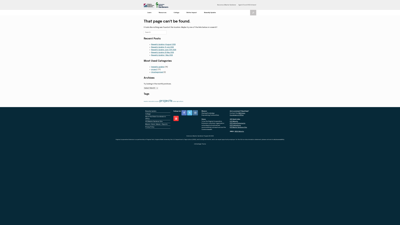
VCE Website (234, 121)
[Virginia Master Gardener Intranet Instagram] (195, 112)
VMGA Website (239, 131)
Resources (162, 12)
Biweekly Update (210, 12)
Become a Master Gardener (226, 5)
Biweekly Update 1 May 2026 (162, 55)
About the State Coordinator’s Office (155, 117)
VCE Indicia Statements (237, 123)
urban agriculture (178, 101)
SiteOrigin (198, 144)
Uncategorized (157, 72)
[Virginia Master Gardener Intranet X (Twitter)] (189, 112)
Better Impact (192, 12)
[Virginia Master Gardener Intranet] (156, 5)
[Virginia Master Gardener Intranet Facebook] (184, 112)
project (154, 69)
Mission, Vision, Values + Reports (156, 124)
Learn (149, 12)
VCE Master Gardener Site (154, 121)
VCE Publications (235, 125)
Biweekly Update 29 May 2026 (162, 52)
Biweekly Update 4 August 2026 (163, 44)
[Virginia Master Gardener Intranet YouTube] (176, 118)
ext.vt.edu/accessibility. (276, 139)
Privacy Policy (149, 127)
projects (165, 100)
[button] (253, 12)
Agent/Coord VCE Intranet (247, 5)
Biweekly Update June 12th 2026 (163, 50)
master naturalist (149, 101)
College (176, 12)
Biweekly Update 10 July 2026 (162, 47)
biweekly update (157, 67)
